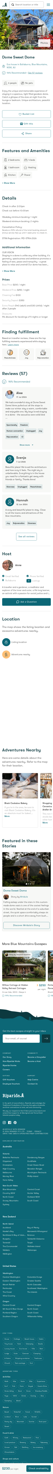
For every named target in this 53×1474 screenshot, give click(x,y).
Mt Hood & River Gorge (13, 1309)
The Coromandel (10, 1246)
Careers (6, 1069)
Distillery (25, 1447)
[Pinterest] (15, 1123)
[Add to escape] (41, 955)
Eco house (23, 1349)
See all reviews (26, 536)
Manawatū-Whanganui (37, 1231)
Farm (19, 1344)
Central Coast (33, 1189)
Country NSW (9, 1193)
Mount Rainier (9, 1284)
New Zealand (9, 1216)
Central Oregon (34, 1305)
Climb (23, 1396)
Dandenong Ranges (35, 1157)
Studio (40, 1344)
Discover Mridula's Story (26, 925)
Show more (25, 445)
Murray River (8, 1176)
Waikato (6, 1250)
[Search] (26, 4)
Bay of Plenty (33, 1227)
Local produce (9, 1442)
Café (6, 1438)
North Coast (8, 1197)
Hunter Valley (33, 1193)
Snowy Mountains (10, 1201)
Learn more (13, 344)
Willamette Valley (34, 1316)
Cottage (17, 1339)
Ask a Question (29, 602)
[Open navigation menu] (48, 5)
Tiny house (8, 1344)
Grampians (8, 1165)
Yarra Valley (8, 1180)
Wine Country (9, 1296)
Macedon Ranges (34, 1169)
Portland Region (10, 1313)
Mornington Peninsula (36, 1172)
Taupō (30, 1242)
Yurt (31, 1363)
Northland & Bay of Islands (14, 1235)
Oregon (6, 1301)
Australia (7, 1146)
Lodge (6, 1353)
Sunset (34, 1417)
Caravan (25, 1353)
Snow (28, 1391)
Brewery (23, 1442)
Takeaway (44, 1442)
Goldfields (31, 1161)
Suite (16, 1353)
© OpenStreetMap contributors (32, 1134)
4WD (15, 1396)
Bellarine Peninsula (11, 1157)
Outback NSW (33, 1197)
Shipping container (22, 1358)
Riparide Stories (9, 1065)
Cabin (41, 1339)
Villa (33, 1349)
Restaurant (27, 1438)
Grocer (7, 1447)
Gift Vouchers (9, 1080)
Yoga (6, 1396)
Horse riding (9, 1391)
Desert (6, 1426)
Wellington (7, 1254)
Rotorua (30, 1235)
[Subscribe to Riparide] (46, 1038)
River (17, 1417)
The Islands (32, 1292)
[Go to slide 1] (20, 795)
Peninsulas (7, 1288)
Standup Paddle (41, 1391)
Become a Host (34, 1061)
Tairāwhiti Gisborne (35, 1239)
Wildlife (37, 1412)
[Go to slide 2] (22, 795)
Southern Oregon (10, 1316)
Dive (42, 1396)
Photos (44, 43)
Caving (33, 1396)
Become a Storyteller (37, 1057)
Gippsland (7, 1161)
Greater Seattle (34, 1281)
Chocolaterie (9, 1452)
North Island (8, 1224)
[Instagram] (4, 1123)
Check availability (39, 1468)
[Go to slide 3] (23, 795)
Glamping (29, 1344)
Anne (18, 565)
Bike (30, 1381)
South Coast (32, 1201)
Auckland (7, 1227)
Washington (8, 1273)
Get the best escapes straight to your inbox (24, 1031)
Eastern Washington (11, 1281)
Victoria (6, 1154)
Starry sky (8, 1422)
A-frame (7, 1358)
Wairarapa (31, 1250)
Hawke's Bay (8, 1231)
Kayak (30, 1386)
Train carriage (20, 1363)
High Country (9, 1169)
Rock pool (42, 1422)
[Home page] (5, 5)
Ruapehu (6, 1239)
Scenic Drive (42, 1386)
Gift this (28, 124)
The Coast (7, 1292)
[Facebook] (9, 1123)
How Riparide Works (11, 1061)
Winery (15, 1438)
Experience (41, 1381)
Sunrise (31, 1422)
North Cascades (34, 1284)
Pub (37, 1438)
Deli (15, 1447)
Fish (13, 1386)
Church (7, 1363)
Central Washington (11, 1277)
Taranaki (6, 1242)
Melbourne (7, 1172)
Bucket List (28, 114)
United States (9, 1266)
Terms (29, 1131)
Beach (6, 1412)
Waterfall (17, 1412)
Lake (25, 1417)
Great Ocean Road (35, 1165)
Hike (14, 1381)
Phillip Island (32, 1176)
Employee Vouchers (11, 1084)
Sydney (6, 1204)
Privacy (38, 1131)
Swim (23, 1381)
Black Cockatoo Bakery (15, 803)
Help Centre (33, 1080)
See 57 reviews (35, 73)
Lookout (7, 1417)
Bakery (33, 1442)
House (6, 1339)
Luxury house (9, 1349)
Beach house (29, 1339)
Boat (20, 1391)
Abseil (18, 1401)
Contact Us (33, 1084)
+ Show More (8, 271)
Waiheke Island (33, 1246)
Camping (36, 1353)
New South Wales (10, 1186)
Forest (27, 1412)
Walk (6, 1381)
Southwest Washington (37, 1288)
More (7, 816)
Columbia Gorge (34, 1277)
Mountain (20, 1422)
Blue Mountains (22, 944)
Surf (6, 1386)
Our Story (7, 1057)
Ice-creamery (38, 1447)
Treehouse (38, 1358)
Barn (41, 1349)
